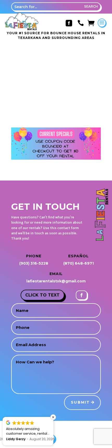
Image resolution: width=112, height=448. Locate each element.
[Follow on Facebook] (81, 295)
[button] (53, 417)
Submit (80, 402)
